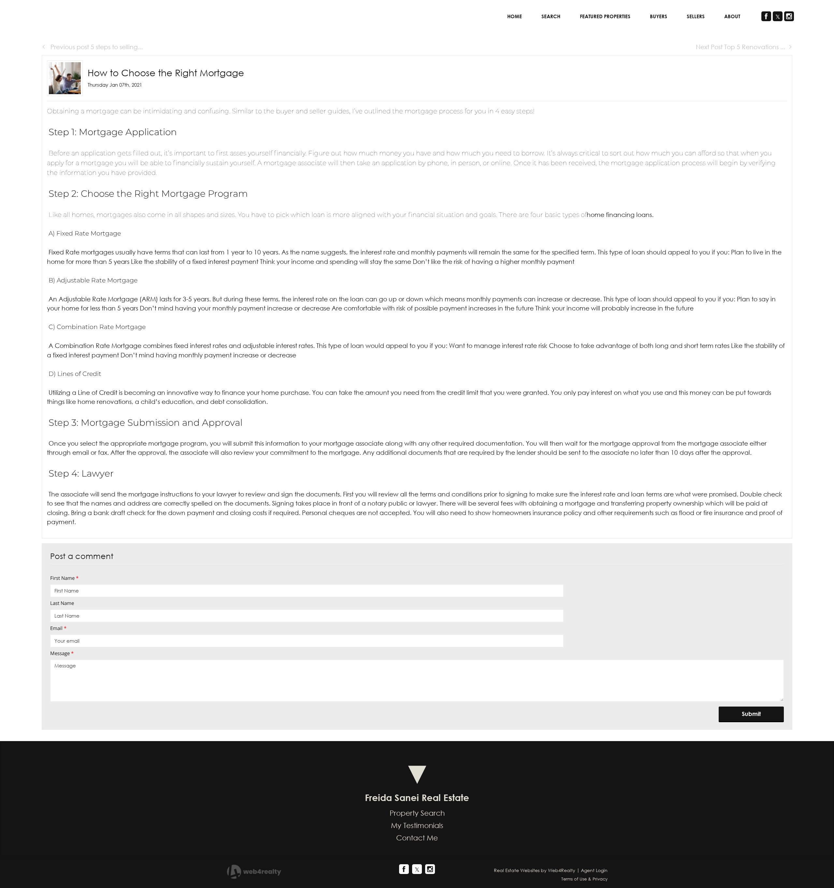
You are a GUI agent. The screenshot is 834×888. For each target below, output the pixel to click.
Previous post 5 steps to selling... (96, 46)
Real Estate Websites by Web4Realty (534, 870)
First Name (64, 578)
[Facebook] (766, 16)
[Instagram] (789, 16)
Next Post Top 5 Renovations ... (740, 46)
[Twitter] (778, 16)
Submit (751, 713)
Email (58, 628)
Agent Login (594, 870)
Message (62, 653)
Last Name (62, 603)
